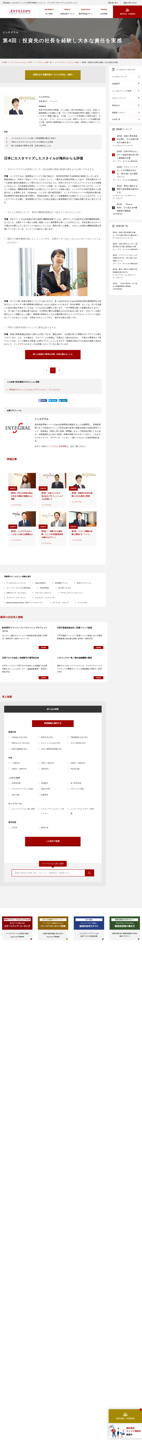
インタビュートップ (119, 77)
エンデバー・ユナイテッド (16, 598)
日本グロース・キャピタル (16, 593)
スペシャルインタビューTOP (21, 62)
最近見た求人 (113, 3)
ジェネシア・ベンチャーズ (44, 598)
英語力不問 (45, 789)
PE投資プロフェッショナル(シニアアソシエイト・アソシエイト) (34, 390)
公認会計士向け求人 (20, 737)
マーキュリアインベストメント (71, 593)
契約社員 (44, 827)
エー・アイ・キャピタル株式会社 (18, 588)
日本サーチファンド (84, 583)
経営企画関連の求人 (20, 749)
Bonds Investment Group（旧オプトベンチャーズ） (24, 603)
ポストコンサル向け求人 (51, 743)
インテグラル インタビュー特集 (67, 62)
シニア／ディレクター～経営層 (82, 811)
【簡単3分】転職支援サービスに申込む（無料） (53, 74)
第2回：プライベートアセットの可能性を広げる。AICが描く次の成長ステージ (125, 259)
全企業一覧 (116, 119)
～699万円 (16, 763)
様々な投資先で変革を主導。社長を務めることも (53, 354)
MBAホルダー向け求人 (21, 743)
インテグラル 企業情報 (56, 446)
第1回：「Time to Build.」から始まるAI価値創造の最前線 (125, 286)
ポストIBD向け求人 (78, 743)
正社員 (14, 827)
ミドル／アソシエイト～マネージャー (52, 811)
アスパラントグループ (43, 593)
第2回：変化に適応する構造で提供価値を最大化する (125, 273)
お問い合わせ (132, 3)
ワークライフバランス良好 (22, 789)
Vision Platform (40, 583)
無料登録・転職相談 (127, 14)
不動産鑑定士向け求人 (79, 737)
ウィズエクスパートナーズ (16, 583)
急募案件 (44, 795)
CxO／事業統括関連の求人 (51, 749)
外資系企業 (16, 783)
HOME (4, 62)
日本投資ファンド (61, 583)
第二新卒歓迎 (75, 783)
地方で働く (16, 795)
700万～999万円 (47, 763)
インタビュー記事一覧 (43, 62)
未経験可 (44, 783)
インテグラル (82, 603)
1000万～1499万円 (77, 763)
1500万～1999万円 (19, 769)
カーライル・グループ (60, 603)
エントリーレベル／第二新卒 (23, 809)
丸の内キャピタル (64, 588)
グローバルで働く (77, 789)
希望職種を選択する (53, 723)
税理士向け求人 (47, 737)
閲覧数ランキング (118, 113)
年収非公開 (74, 769)
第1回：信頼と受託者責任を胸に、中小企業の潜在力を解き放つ (125, 235)
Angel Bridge (44, 588)
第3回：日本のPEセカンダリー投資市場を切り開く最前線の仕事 (125, 246)
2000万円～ (45, 769)
